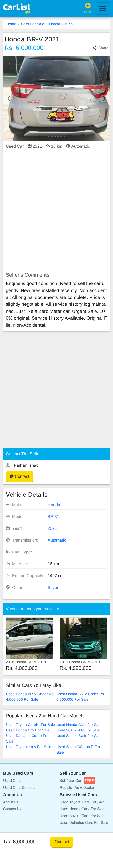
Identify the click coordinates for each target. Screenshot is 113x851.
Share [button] (104, 48)
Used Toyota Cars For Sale (82, 802)
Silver (53, 587)
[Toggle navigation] (102, 8)
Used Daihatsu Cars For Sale (84, 822)
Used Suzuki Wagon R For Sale (78, 749)
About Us (10, 802)
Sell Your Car (77, 780)
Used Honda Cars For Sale (82, 808)
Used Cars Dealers (19, 787)
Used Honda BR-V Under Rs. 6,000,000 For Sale (80, 697)
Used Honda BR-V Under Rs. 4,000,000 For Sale (30, 697)
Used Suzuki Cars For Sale (82, 815)
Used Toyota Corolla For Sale (30, 725)
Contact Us (12, 808)
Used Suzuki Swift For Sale (78, 736)
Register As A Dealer (77, 787)
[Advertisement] (56, 210)
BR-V (69, 24)
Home (11, 24)
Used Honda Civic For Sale (78, 725)
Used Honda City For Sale (27, 730)
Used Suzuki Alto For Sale (78, 730)
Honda (54, 24)
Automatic (57, 540)
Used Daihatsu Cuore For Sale (27, 738)
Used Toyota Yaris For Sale (28, 747)
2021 (52, 528)
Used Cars (12, 780)
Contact (21, 476)
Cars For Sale (32, 24)
